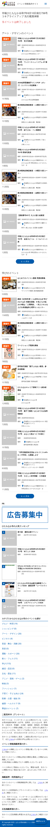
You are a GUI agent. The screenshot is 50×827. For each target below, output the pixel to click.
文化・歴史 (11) (9, 673)
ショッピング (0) (9, 628)
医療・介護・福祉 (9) (11, 698)
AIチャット (40, 821)
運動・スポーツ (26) (10, 653)
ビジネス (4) (7, 638)
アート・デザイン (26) (11, 633)
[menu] (45, 3)
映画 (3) (5, 683)
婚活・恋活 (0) (8, 668)
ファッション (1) (9, 688)
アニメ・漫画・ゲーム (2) (13, 678)
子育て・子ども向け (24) (12, 693)
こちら (11, 739)
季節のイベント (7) (10, 708)
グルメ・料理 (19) (9, 623)
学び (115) (6, 663)
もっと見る (25, 261)
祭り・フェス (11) (9, 658)
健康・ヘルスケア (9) (11, 703)
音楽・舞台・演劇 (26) (11, 643)
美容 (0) (5, 648)
